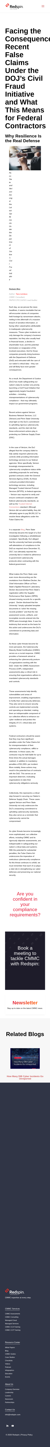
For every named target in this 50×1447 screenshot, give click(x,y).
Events (7, 1377)
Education (8, 1374)
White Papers (10, 1347)
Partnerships (9, 1402)
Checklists (9, 1361)
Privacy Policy (27, 1435)
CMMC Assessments (12, 1314)
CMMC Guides (10, 1354)
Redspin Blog (14, 289)
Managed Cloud (11, 1320)
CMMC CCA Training (12, 1327)
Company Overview (12, 1389)
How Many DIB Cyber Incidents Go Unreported (25, 1077)
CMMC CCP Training (12, 1330)
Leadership (9, 1392)
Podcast (8, 1367)
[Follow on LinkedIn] (7, 1426)
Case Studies (10, 1357)
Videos (7, 1364)
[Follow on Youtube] (13, 1426)
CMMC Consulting (11, 1317)
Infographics (9, 1370)
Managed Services (12, 1324)
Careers (8, 1396)
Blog (6, 1351)
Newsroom (9, 1399)
